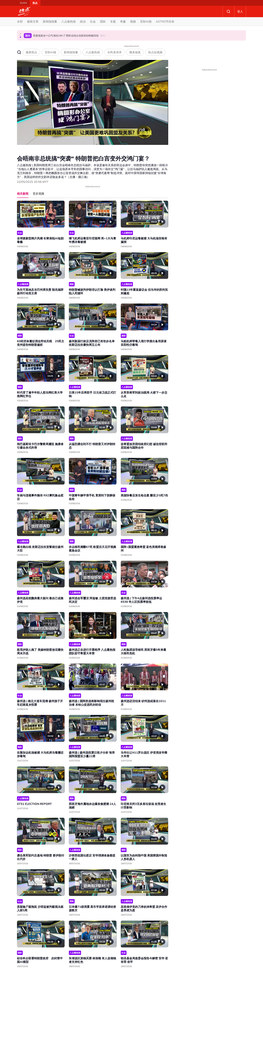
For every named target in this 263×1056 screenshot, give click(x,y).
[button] (20, 33)
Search (228, 11)
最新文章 (32, 21)
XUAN (23, 2)
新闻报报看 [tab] (71, 52)
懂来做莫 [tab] (135, 52)
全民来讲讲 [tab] (114, 52)
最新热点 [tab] (31, 52)
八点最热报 (68, 21)
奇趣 (123, 21)
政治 (83, 21)
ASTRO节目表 (165, 21)
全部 (20, 21)
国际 (103, 21)
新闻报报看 (50, 21)
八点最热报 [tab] (93, 52)
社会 (93, 21)
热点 (35, 2)
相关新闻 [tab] (22, 193)
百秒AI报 (146, 21)
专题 (113, 21)
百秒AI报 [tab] (50, 52)
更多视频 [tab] (38, 193)
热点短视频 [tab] (155, 52)
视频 (133, 21)
